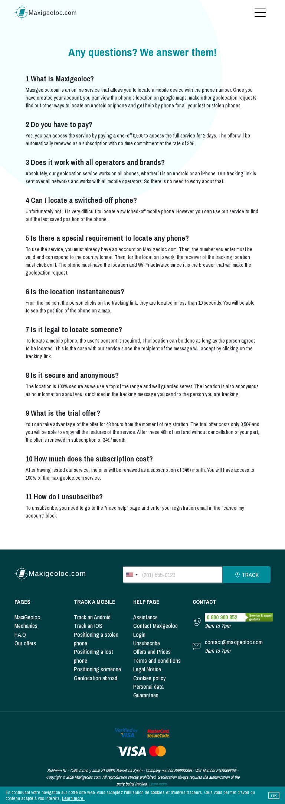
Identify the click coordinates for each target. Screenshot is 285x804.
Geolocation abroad (95, 678)
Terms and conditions (157, 661)
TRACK (250, 575)
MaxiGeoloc (27, 617)
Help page (146, 602)
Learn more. (73, 798)
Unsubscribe (146, 643)
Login (139, 635)
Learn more (157, 784)
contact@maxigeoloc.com (234, 642)
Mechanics (25, 626)
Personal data (148, 687)
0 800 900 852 (222, 617)
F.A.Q (20, 635)
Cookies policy (149, 678)
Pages (22, 602)
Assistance (145, 617)
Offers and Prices (152, 652)
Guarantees (145, 695)
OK (274, 795)
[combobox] (131, 575)
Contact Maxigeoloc (155, 626)
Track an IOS (88, 626)
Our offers (25, 643)
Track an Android (92, 617)
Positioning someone (97, 669)
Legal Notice (147, 669)
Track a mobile (94, 602)
